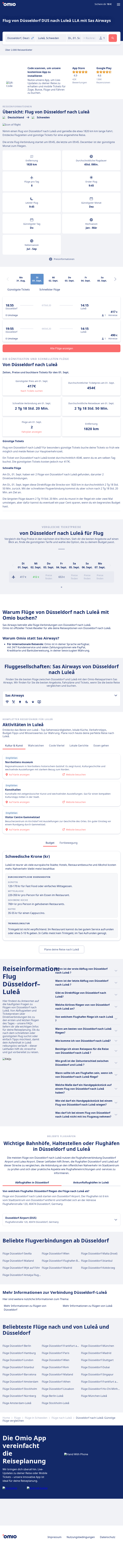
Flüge (17, 1418)
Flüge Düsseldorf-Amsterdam (20, 1381)
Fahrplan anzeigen (32, 431)
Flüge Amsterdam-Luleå (17, 1403)
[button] (74, 38)
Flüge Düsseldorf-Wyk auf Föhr (21, 1267)
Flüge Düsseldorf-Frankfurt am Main (64, 1346)
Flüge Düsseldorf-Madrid (57, 1267)
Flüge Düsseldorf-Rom (55, 1367)
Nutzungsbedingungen (81, 1537)
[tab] (19, 289)
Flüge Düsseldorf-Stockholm (20, 1389)
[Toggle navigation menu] (118, 4)
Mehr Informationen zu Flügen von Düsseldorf (25, 1307)
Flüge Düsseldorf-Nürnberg (19, 1396)
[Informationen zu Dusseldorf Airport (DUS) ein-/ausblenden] (116, 1220)
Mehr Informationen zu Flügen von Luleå (87, 1306)
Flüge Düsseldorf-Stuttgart (97, 1360)
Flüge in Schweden (36, 1418)
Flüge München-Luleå (94, 1396)
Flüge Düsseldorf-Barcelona (19, 1374)
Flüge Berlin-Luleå (52, 1396)
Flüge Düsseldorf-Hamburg (19, 1353)
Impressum (55, 1537)
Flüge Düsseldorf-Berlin (17, 1346)
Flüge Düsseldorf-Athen (56, 1381)
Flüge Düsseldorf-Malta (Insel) (99, 1253)
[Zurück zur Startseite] (9, 4)
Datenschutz (107, 1537)
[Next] (115, 279)
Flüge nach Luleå (62, 1418)
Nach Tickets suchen (32, 390)
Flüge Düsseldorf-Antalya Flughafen (24, 1275)
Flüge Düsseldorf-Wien (55, 1253)
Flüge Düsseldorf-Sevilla (17, 1253)
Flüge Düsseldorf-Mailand (18, 1260)
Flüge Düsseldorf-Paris (55, 1353)
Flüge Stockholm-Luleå (55, 1403)
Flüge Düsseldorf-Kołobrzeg (98, 1267)
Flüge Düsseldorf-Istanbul (96, 1260)
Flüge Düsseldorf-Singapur (97, 1374)
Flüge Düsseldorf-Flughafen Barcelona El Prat (69, 1260)
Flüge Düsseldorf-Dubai (95, 1367)
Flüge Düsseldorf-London (18, 1360)
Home (6, 1418)
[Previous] (12, 565)
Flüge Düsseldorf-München (97, 1346)
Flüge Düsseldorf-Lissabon (58, 1389)
